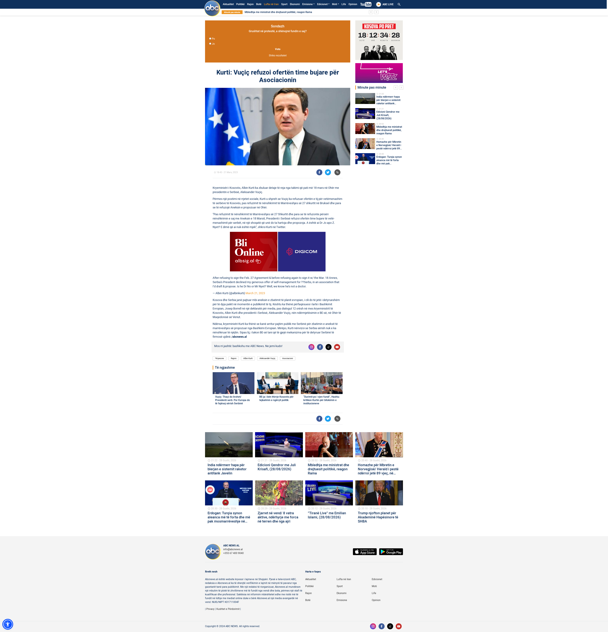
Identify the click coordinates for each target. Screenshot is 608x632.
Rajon (250, 4)
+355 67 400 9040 (233, 553)
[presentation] (396, 88)
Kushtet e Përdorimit (228, 609)
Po (213, 39)
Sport (284, 4)
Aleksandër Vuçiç (267, 358)
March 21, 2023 (255, 293)
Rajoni (233, 358)
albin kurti (248, 358)
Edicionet (322, 4)
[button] (7, 624)
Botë (258, 4)
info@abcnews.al (233, 549)
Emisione (307, 4)
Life (344, 4)
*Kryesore (219, 358)
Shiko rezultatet (278, 55)
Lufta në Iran (271, 4)
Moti (334, 4)
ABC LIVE (388, 4)
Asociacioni (287, 358)
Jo (213, 44)
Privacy (210, 609)
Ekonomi (295, 4)
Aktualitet (228, 4)
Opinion (352, 4)
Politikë (240, 4)
